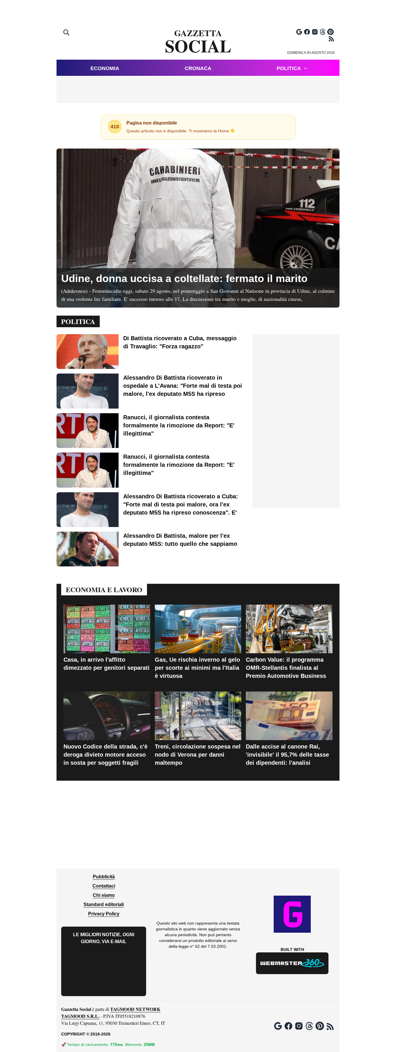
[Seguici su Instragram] (314, 31)
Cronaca (198, 68)
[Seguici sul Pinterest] (330, 31)
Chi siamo (104, 895)
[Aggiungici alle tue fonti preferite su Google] (299, 31)
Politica (289, 68)
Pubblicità (104, 876)
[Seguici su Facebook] (307, 31)
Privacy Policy (103, 913)
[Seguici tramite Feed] (331, 38)
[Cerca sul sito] (67, 33)
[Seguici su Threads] (322, 31)
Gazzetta (198, 41)
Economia (104, 68)
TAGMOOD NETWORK (135, 1009)
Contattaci (103, 885)
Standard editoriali (103, 904)
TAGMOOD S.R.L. (80, 1016)
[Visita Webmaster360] (292, 963)
